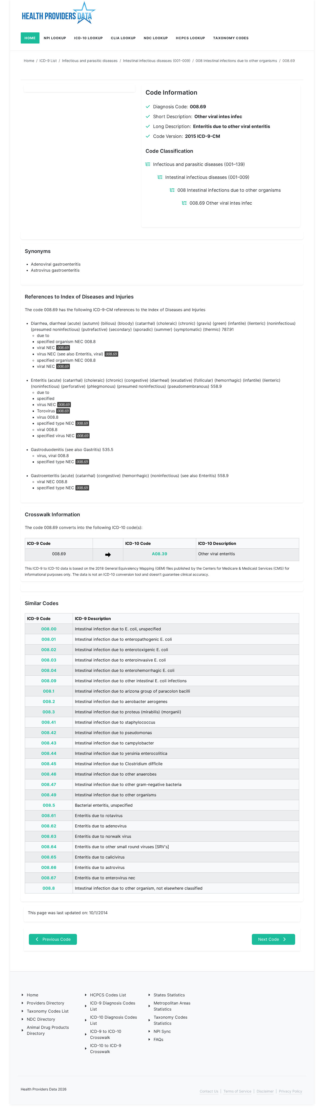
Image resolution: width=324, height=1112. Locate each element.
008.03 (48, 659)
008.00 (48, 628)
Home (29, 60)
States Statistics (169, 994)
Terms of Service (237, 1091)
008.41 (49, 722)
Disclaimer (265, 1091)
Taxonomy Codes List (48, 1011)
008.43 (48, 742)
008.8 (49, 888)
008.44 (48, 753)
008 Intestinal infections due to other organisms (236, 60)
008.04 (48, 670)
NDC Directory (41, 1019)
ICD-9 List (48, 60)
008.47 (48, 784)
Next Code (269, 939)
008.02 (48, 649)
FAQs (158, 1039)
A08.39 (159, 553)
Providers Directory (45, 1003)
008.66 (48, 867)
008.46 (48, 774)
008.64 (48, 846)
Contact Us (209, 1091)
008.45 (48, 763)
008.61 (49, 815)
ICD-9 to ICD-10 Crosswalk (105, 1034)
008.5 (49, 805)
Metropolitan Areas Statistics (172, 1006)
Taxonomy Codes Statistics (170, 1020)
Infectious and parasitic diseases (90, 60)
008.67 (48, 877)
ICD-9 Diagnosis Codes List (112, 1006)
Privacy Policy (290, 1091)
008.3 (49, 711)
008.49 (48, 794)
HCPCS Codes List (108, 994)
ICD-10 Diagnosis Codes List (113, 1020)
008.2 (49, 701)
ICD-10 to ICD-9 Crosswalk (105, 1048)
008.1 (48, 691)
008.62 (48, 825)
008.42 (48, 732)
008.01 (49, 639)
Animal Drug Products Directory (48, 1030)
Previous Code (56, 939)
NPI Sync (162, 1031)
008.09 (48, 680)
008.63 (48, 836)
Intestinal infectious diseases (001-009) (156, 60)
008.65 (48, 857)
